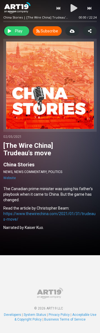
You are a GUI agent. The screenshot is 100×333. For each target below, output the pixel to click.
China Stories (18, 164)
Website (9, 178)
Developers (12, 315)
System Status (35, 315)
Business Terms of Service (65, 319)
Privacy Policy (59, 315)
